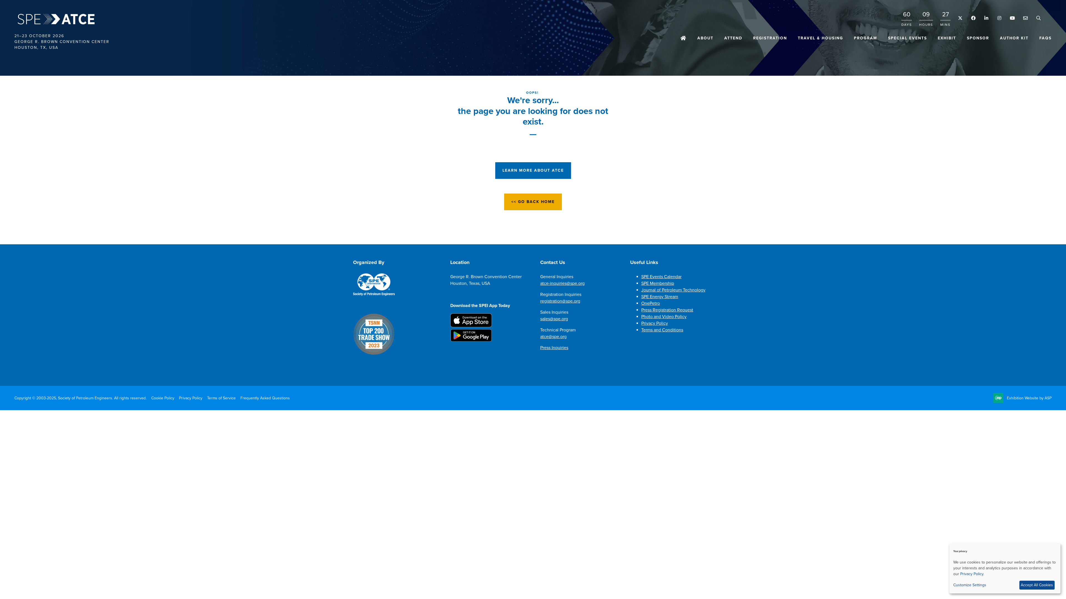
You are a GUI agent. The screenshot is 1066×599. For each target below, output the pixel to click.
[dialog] (1004, 568)
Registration (770, 38)
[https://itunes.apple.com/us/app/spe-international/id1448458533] (471, 326)
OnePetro (650, 303)
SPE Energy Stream (659, 297)
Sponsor (978, 38)
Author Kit (1014, 38)
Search (1038, 18)
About (705, 38)
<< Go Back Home (533, 201)
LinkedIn (986, 18)
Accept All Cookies (1037, 585)
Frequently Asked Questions (265, 398)
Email (1025, 18)
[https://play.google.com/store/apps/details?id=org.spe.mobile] (471, 340)
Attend (733, 38)
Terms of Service (221, 398)
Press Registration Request (667, 310)
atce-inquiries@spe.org (562, 283)
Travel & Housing (820, 38)
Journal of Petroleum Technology (673, 290)
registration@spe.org (560, 301)
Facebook (973, 18)
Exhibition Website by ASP (1029, 398)
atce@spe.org (553, 336)
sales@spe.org (554, 319)
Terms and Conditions (662, 330)
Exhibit (947, 38)
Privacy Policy (654, 323)
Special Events (907, 38)
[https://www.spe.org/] (374, 294)
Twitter (960, 18)
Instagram (999, 18)
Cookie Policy (162, 398)
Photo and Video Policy (664, 316)
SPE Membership (657, 283)
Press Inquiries (554, 348)
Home (683, 38)
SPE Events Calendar (661, 277)
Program (865, 38)
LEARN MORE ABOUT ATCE (533, 170)
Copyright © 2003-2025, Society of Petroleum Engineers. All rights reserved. (80, 398)
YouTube (1012, 18)
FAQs (1045, 38)
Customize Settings (969, 585)
